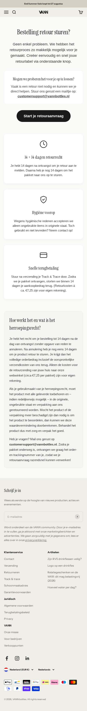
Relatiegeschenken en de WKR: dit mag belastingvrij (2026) (64, 576)
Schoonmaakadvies (16, 585)
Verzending (11, 565)
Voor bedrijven (13, 638)
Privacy (8, 618)
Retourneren (12, 572)
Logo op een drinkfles (61, 565)
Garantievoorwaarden (17, 592)
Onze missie (11, 632)
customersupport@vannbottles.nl (43, 96)
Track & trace (12, 579)
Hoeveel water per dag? (62, 587)
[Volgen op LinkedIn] (27, 658)
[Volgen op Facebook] (7, 658)
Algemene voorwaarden (18, 605)
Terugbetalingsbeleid (17, 612)
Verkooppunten (13, 645)
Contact (9, 558)
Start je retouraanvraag (44, 116)
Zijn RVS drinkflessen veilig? (65, 558)
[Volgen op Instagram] (17, 658)
